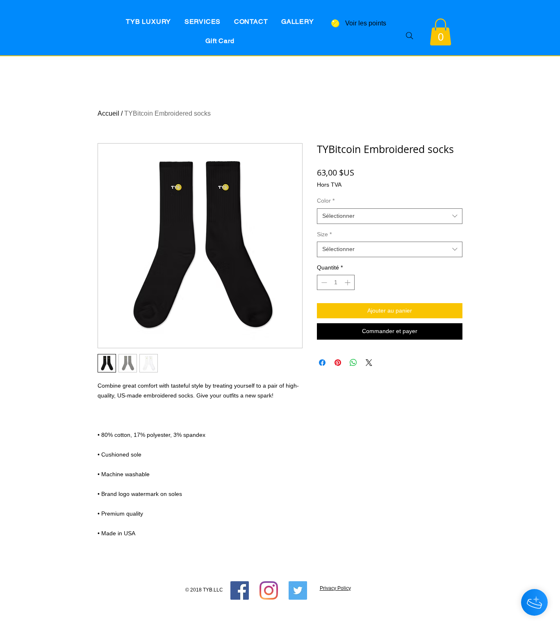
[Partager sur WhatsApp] (353, 363)
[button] (440, 32)
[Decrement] (323, 282)
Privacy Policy (335, 588)
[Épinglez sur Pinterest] (338, 363)
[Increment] (348, 282)
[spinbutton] (335, 282)
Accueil (108, 113)
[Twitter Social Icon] (298, 590)
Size (324, 234)
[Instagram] (269, 590)
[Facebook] (239, 590)
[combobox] (389, 216)
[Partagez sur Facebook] (322, 363)
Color (326, 200)
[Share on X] (369, 363)
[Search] (409, 35)
